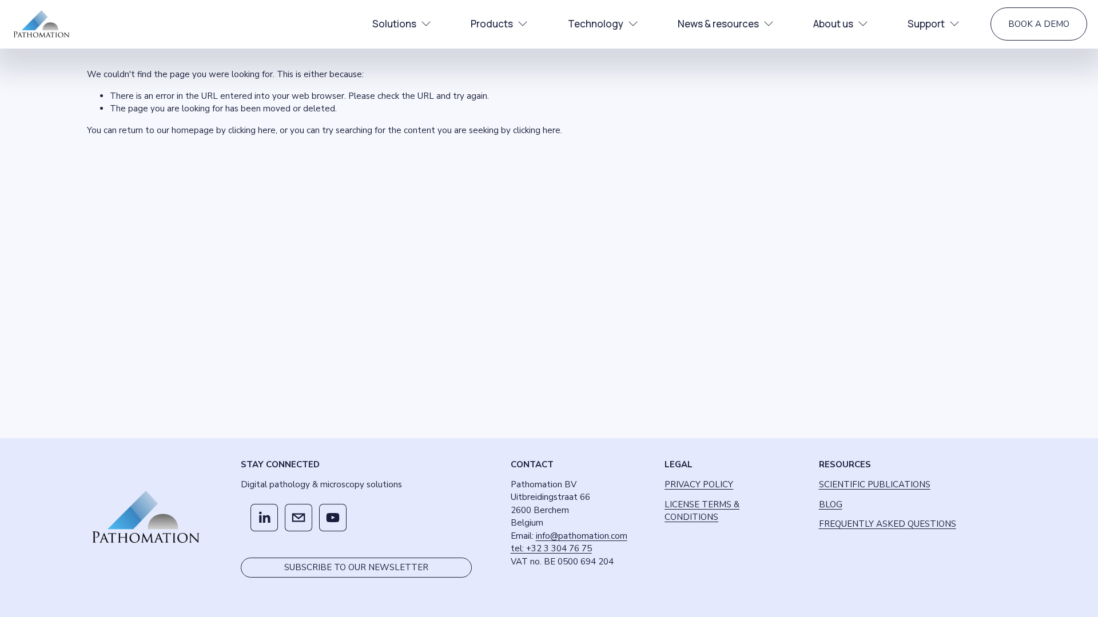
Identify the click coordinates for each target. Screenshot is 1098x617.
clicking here (252, 130)
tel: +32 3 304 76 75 (551, 548)
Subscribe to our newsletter (356, 567)
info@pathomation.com (581, 536)
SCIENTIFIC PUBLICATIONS (874, 484)
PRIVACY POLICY (699, 484)
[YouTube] (333, 517)
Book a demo (1038, 24)
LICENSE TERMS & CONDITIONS (702, 511)
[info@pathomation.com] (298, 517)
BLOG (830, 504)
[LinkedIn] (264, 517)
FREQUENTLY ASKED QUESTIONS (887, 524)
